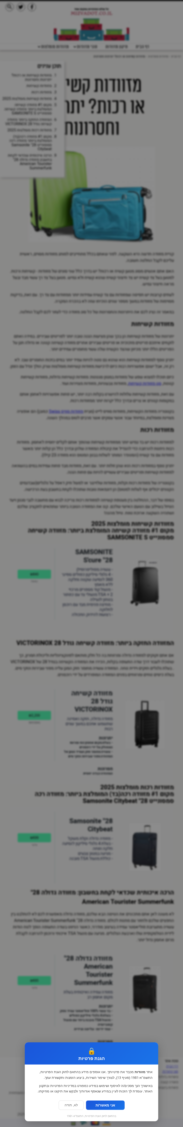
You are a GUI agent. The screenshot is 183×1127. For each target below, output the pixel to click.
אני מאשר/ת (105, 1105)
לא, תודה (71, 1105)
